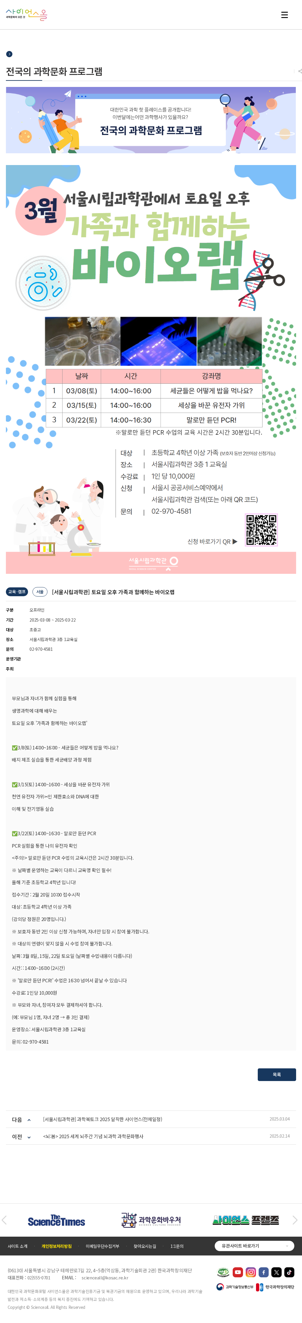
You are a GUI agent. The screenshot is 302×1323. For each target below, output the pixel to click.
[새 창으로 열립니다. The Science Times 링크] (56, 1217)
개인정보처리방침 (56, 1246)
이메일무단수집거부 (102, 1246)
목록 (277, 1074)
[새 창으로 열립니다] (238, 1270)
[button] (4, 1220)
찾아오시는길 (145, 1246)
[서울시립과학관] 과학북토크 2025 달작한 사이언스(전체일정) (102, 1119)
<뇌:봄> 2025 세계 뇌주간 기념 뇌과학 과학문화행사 (93, 1136)
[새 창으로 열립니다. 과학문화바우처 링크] (151, 1215)
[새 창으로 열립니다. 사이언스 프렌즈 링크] (245, 1218)
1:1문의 (176, 1246)
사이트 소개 (17, 1246)
